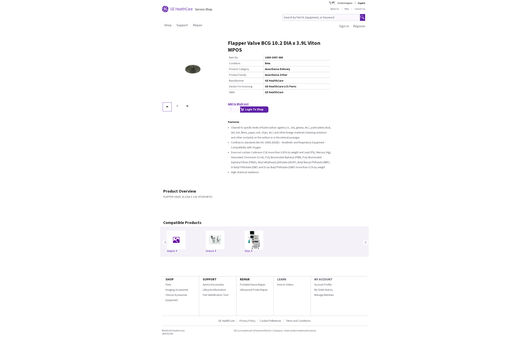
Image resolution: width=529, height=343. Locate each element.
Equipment (172, 300)
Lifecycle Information (214, 290)
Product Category (239, 69)
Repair (197, 25)
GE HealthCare (226, 321)
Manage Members (324, 295)
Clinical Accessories (176, 295)
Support (182, 25)
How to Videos (285, 284)
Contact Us (360, 8)
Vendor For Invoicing (240, 86)
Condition (234, 63)
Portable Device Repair (252, 284)
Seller (232, 92)
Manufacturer (236, 80)
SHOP (170, 279)
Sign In (344, 26)
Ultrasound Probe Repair (254, 290)
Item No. (233, 57)
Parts (168, 284)
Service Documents (213, 284)
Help (346, 8)
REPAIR (245, 279)
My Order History (323, 290)
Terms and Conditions (298, 321)
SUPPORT (210, 279)
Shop (168, 25)
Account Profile (322, 284)
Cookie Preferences (270, 321)
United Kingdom (345, 3)
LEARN (281, 279)
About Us (334, 8)
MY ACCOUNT (323, 279)
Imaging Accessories (177, 290)
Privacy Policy (247, 321)
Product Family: (238, 75)
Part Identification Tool (215, 295)
